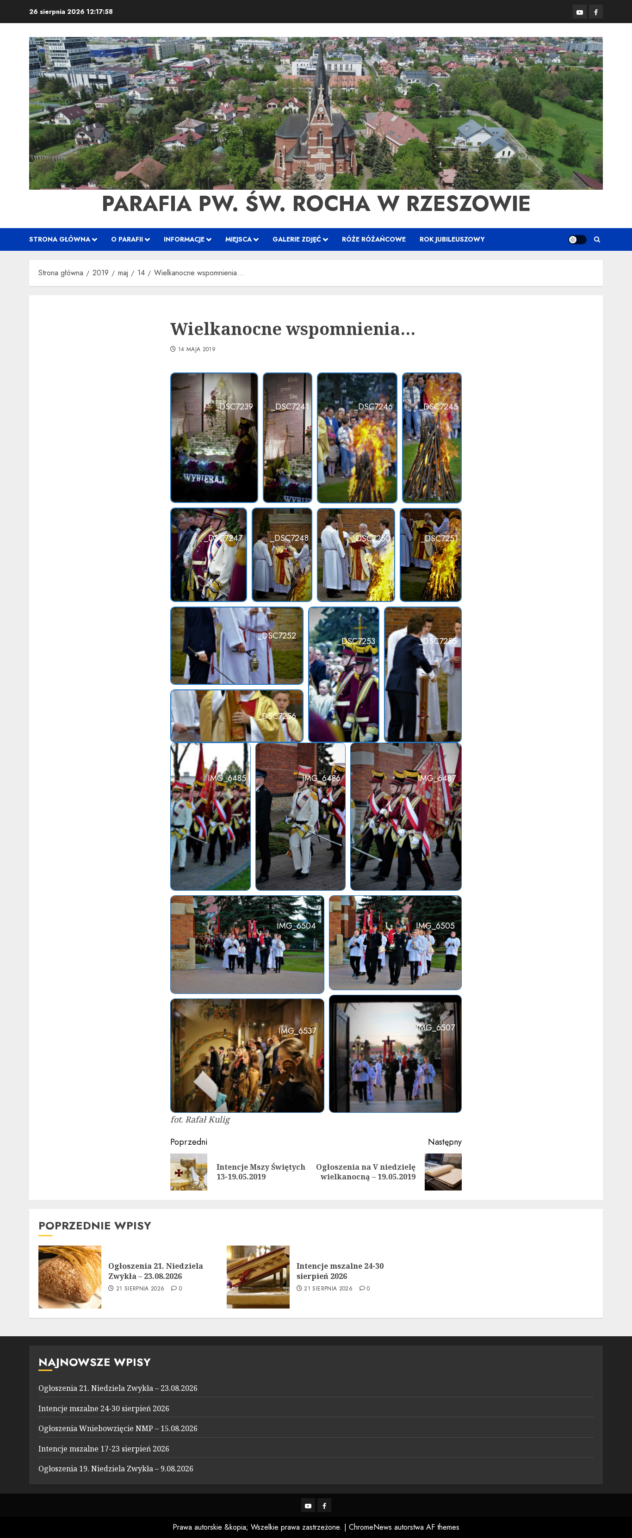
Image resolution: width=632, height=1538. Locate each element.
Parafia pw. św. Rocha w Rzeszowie (316, 203)
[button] (597, 239)
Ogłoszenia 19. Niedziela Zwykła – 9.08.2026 (115, 1469)
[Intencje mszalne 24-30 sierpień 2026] (258, 1277)
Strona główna (59, 239)
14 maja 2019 (197, 349)
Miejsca (238, 239)
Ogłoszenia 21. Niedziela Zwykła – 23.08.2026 (155, 1271)
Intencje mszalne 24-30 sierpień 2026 (340, 1271)
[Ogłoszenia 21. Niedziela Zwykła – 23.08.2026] (69, 1277)
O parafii (127, 239)
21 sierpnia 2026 (140, 1289)
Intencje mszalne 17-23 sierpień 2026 (103, 1449)
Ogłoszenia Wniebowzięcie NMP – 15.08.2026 (118, 1428)
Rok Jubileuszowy (452, 239)
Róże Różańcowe (374, 239)
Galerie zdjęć (297, 239)
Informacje (184, 239)
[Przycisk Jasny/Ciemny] (577, 239)
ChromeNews (370, 1527)
